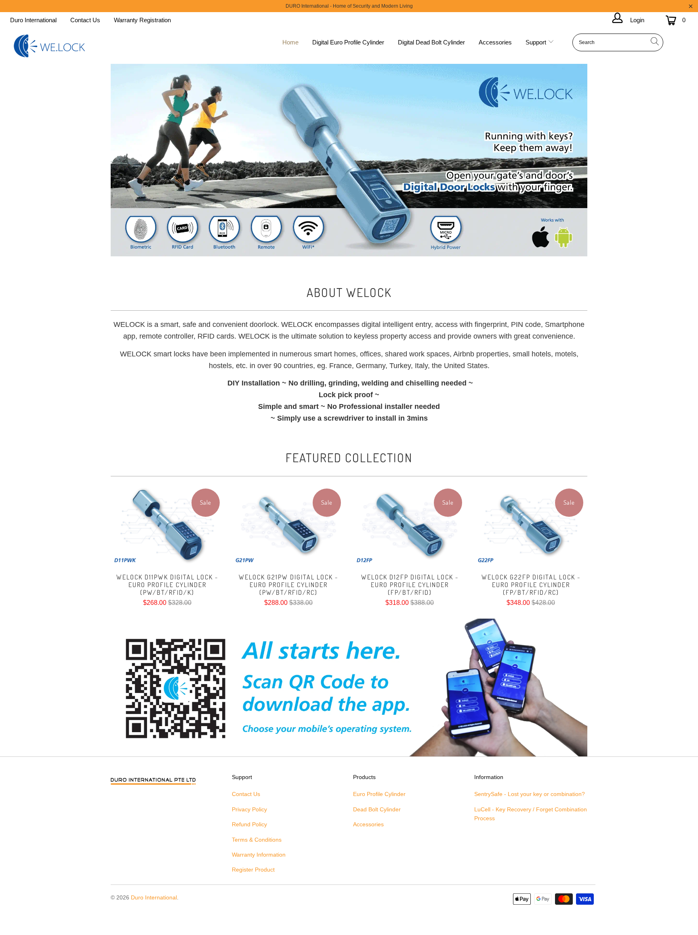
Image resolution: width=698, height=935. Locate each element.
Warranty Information (259, 854)
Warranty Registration (142, 20)
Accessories (495, 42)
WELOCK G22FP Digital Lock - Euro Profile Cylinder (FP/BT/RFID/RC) (530, 524)
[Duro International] (49, 46)
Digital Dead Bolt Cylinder (431, 42)
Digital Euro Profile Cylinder (348, 42)
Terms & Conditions (257, 839)
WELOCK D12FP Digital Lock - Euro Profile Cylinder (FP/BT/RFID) (409, 524)
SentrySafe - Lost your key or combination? (529, 794)
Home (290, 42)
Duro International (33, 20)
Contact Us (85, 20)
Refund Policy (249, 824)
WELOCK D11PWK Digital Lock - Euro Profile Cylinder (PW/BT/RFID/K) (167, 524)
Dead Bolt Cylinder (377, 809)
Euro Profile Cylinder (379, 794)
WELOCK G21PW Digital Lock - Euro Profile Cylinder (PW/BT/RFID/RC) (288, 524)
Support (537, 42)
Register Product (253, 869)
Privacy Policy (249, 809)
